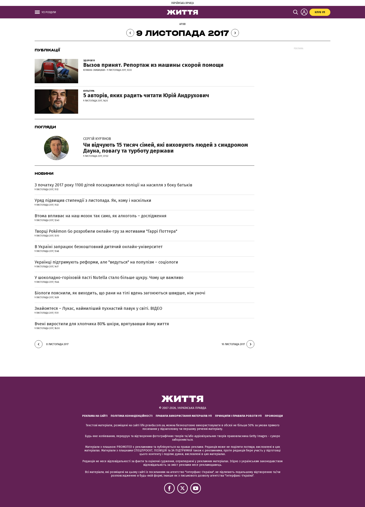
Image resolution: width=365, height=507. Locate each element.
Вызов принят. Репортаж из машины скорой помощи (153, 65)
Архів (182, 24)
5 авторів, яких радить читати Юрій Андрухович (146, 95)
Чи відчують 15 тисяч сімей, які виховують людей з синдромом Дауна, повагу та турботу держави (165, 145)
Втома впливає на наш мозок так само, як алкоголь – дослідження (100, 215)
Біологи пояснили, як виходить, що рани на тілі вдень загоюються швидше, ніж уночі (120, 292)
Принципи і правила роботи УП (238, 415)
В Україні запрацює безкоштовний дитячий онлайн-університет (99, 246)
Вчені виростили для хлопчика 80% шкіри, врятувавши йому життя (102, 323)
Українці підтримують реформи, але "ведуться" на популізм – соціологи (106, 262)
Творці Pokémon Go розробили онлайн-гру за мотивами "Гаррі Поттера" (106, 231)
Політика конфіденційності (132, 415)
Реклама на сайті (95, 415)
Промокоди (274, 415)
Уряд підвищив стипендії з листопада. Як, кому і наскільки (93, 200)
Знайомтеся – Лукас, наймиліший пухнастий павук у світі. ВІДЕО (98, 308)
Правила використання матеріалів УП (184, 415)
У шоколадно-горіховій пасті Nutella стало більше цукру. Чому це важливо (109, 277)
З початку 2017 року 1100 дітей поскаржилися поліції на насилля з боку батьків (113, 184)
